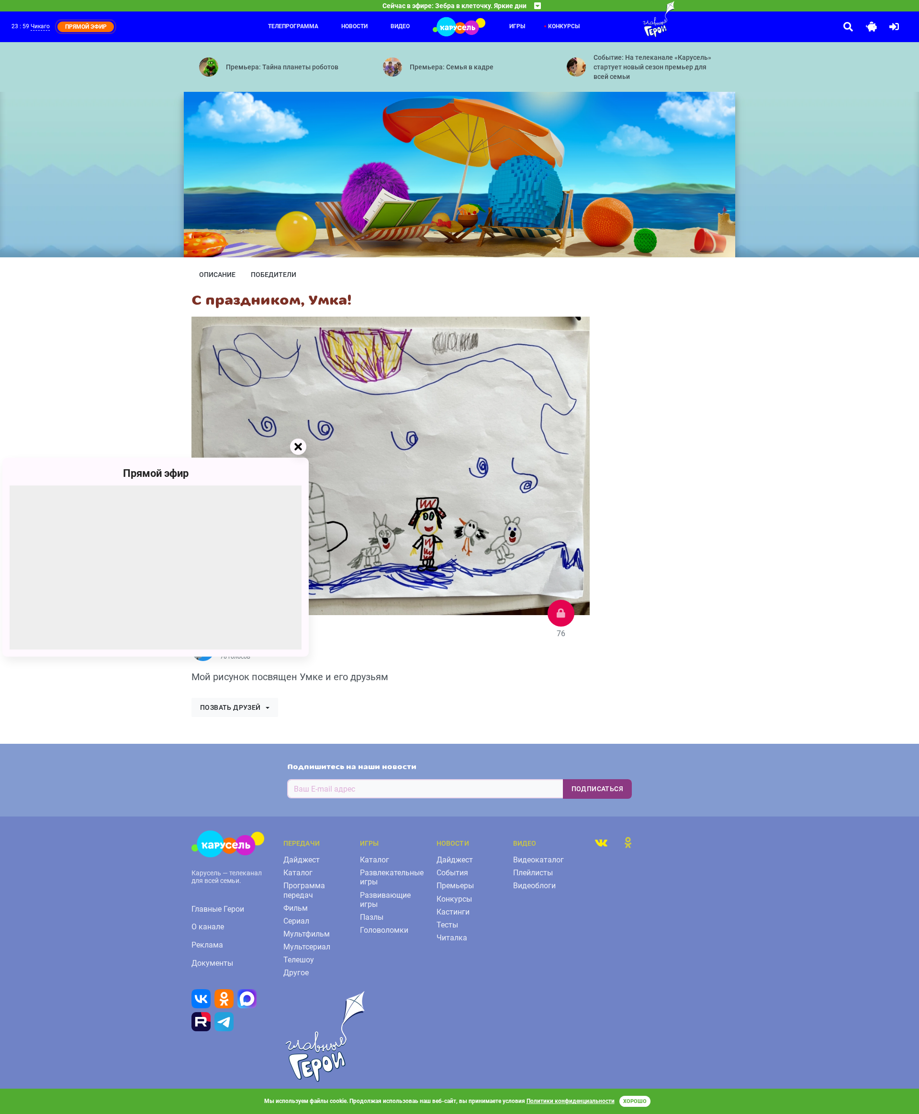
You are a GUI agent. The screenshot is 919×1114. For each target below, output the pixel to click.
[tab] (601, 842)
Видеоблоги (534, 885)
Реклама (207, 944)
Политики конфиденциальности (571, 1101)
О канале (207, 926)
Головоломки (384, 930)
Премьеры (455, 885)
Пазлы (371, 917)
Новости (354, 26)
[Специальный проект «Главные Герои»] (627, 19)
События (452, 872)
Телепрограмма (293, 26)
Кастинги (453, 911)
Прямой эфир (156, 473)
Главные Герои (217, 909)
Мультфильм (306, 933)
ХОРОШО (635, 1101)
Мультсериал (306, 946)
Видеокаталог (538, 859)
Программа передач (304, 890)
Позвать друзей (230, 707)
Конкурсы (564, 26)
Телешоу (298, 959)
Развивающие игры (385, 900)
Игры (517, 26)
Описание (217, 274)
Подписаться (597, 789)
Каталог (298, 872)
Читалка (452, 937)
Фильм (295, 908)
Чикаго (40, 26)
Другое (296, 972)
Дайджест (301, 859)
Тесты (447, 924)
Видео (400, 26)
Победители (273, 274)
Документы (212, 963)
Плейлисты (533, 872)
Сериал (296, 921)
